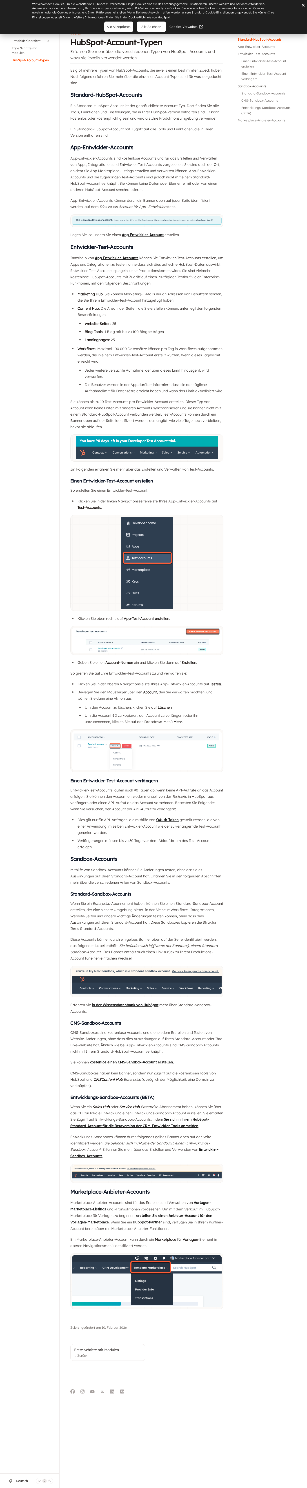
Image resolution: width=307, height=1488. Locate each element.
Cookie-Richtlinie (140, 17)
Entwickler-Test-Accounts (256, 54)
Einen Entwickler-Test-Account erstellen (264, 63)
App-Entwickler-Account (143, 235)
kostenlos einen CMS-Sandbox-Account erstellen (131, 1062)
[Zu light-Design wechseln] (44, 1481)
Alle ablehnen (151, 27)
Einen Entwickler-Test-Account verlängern (264, 76)
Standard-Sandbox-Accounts (263, 93)
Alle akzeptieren (119, 27)
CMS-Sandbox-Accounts (259, 101)
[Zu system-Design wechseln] (39, 1481)
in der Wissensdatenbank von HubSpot (125, 1005)
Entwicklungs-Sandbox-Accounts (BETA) (266, 110)
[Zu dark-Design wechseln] (49, 1481)
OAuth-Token (167, 820)
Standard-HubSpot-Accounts (260, 39)
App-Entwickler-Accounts (256, 47)
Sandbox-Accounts (252, 86)
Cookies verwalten (183, 27)
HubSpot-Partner (147, 1222)
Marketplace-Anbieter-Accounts (261, 120)
